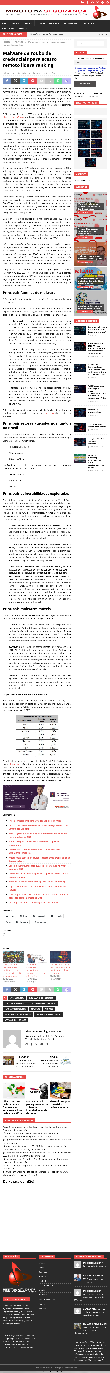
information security (15, 1003)
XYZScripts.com (65, 1372)
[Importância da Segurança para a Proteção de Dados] (90, 303)
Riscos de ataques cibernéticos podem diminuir (60, 1104)
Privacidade (97, 93)
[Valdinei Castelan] (77, 1279)
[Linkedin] (82, 2)
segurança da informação (18, 1014)
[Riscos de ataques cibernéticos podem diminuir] (60, 1090)
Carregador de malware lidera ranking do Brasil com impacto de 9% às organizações (12, 970)
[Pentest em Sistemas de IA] (84, 153)
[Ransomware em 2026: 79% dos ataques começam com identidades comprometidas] (96, 134)
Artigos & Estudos (86, 321)
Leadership (54, 23)
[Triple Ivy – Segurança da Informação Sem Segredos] (90, 254)
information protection (41, 998)
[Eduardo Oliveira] (77, 1328)
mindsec (49, 1009)
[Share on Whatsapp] (58, 81)
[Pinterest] (102, 2)
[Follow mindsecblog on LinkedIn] (46, 1044)
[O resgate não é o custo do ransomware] (80, 442)
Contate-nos (8, 29)
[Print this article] (49, 81)
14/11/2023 (11, 73)
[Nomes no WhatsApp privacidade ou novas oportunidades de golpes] (80, 458)
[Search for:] (90, 43)
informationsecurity (15, 1009)
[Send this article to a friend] (41, 81)
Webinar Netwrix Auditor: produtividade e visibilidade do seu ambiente (90, 281)
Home (4, 23)
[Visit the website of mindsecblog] (26, 1044)
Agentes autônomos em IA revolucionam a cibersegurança (90, 1330)
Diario (41, 1267)
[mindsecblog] (77, 1266)
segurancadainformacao (48, 1014)
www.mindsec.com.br (15, 1020)
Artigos (28, 23)
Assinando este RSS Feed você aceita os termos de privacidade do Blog (89, 75)
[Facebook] (87, 2)
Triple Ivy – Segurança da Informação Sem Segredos (90, 257)
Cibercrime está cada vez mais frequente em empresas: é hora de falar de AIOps (12, 1107)
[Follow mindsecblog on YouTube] (40, 1044)
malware (35, 1009)
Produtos (43, 1294)
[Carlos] (77, 1313)
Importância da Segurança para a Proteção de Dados (90, 307)
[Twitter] (97, 2)
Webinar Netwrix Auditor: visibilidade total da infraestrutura (90, 231)
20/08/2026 (94, 356)
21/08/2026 (94, 335)
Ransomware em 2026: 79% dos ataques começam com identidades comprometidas (96, 348)
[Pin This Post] (32, 81)
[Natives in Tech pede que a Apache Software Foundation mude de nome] (37, 1090)
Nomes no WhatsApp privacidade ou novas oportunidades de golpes (96, 461)
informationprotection (44, 1003)
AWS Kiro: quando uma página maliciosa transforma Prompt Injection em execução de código (97, 392)
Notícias (16, 23)
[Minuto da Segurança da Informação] (55, 18)
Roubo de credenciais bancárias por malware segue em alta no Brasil (35, 970)
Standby (42, 1304)
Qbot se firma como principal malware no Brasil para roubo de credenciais (60, 968)
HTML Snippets (44, 1372)
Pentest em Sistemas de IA (94, 410)
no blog (50, 413)
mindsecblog (25, 73)
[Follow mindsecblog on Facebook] (30, 1044)
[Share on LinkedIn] (24, 81)
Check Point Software (13, 117)
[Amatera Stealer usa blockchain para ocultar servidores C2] (90, 162)
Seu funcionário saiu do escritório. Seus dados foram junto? (97, 329)
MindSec (23, 29)
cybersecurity (17, 998)
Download (88, 23)
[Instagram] (107, 2)
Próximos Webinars (47, 1299)
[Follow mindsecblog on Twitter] (35, 1044)
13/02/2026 (84, 237)
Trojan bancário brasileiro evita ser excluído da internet (36, 820)
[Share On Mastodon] (66, 81)
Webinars (81, 187)
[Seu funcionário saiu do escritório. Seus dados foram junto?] (84, 124)
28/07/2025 (84, 262)
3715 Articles (57, 1031)
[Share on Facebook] (7, 81)
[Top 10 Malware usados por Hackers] (80, 427)
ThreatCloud (15, 764)
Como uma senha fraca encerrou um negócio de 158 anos (89, 1297)
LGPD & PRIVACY (71, 23)
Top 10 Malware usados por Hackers (97, 425)
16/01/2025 (84, 312)
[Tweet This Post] (15, 81)
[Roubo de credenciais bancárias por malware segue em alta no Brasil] (36, 957)
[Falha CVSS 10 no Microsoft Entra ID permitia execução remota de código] (96, 124)
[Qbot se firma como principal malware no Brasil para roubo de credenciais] (60, 957)
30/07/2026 (94, 470)
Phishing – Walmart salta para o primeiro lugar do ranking (37, 881)
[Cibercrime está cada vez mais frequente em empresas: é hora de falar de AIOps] (14, 1090)
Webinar (41, 23)
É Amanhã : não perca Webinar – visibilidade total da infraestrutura (90, 206)
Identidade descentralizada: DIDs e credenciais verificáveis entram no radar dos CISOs (97, 369)
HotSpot (42, 1276)
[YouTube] (92, 2)
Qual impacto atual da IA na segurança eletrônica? (33, 902)
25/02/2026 (84, 212)
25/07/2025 (84, 287)
